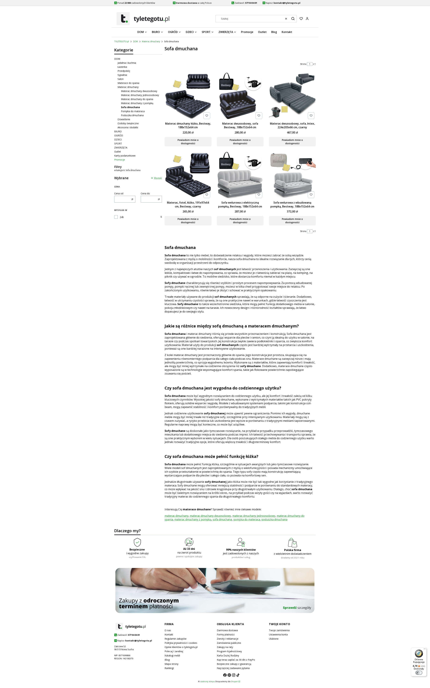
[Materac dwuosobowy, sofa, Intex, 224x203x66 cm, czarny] (292, 96)
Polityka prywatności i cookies (181, 642)
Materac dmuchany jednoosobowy (140, 95)
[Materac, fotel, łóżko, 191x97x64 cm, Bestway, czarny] (188, 176)
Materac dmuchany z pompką (137, 103)
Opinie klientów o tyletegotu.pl (181, 647)
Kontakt (169, 634)
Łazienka (122, 66)
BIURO (118, 131)
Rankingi (169, 668)
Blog (167, 659)
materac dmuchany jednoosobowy (253, 516)
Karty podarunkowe (125, 155)
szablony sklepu (207, 681)
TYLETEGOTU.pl (121, 41)
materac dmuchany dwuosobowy (210, 516)
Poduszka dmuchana (132, 115)
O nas (168, 630)
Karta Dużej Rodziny (228, 655)
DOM (135, 41)
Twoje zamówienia (279, 630)
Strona (303, 64)
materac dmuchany (176, 516)
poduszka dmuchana (274, 519)
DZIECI (118, 139)
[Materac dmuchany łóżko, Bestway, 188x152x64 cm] (188, 96)
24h (122, 217)
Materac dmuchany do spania (137, 99)
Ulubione (273, 638)
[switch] (419, 673)
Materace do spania (128, 83)
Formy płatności (225, 634)
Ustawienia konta (278, 634)
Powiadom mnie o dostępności (188, 141)
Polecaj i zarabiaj (174, 651)
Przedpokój (124, 70)
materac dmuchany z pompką (192, 519)
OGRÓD (118, 135)
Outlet (117, 151)
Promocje (119, 159)
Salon (121, 79)
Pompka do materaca (133, 111)
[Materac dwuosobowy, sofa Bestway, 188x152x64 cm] (240, 96)
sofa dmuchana (222, 519)
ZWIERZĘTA (120, 147)
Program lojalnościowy (229, 651)
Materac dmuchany (151, 41)
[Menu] (425, 650)
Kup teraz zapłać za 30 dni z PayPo (236, 659)
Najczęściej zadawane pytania (233, 668)
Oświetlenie (124, 119)
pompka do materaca (246, 519)
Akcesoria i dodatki (128, 127)
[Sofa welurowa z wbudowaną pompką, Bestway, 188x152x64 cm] (292, 176)
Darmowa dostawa (227, 630)
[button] (293, 19)
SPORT (118, 143)
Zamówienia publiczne (229, 642)
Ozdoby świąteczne (128, 123)
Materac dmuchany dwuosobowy (139, 91)
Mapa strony (171, 663)
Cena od (118, 193)
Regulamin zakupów (175, 638)
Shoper (234, 681)
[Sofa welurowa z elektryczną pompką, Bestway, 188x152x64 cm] (240, 176)
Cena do (145, 193)
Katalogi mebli (172, 655)
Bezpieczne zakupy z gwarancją (234, 663)
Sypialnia (122, 74)
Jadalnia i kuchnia (127, 62)
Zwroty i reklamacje (227, 638)
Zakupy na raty (225, 647)
